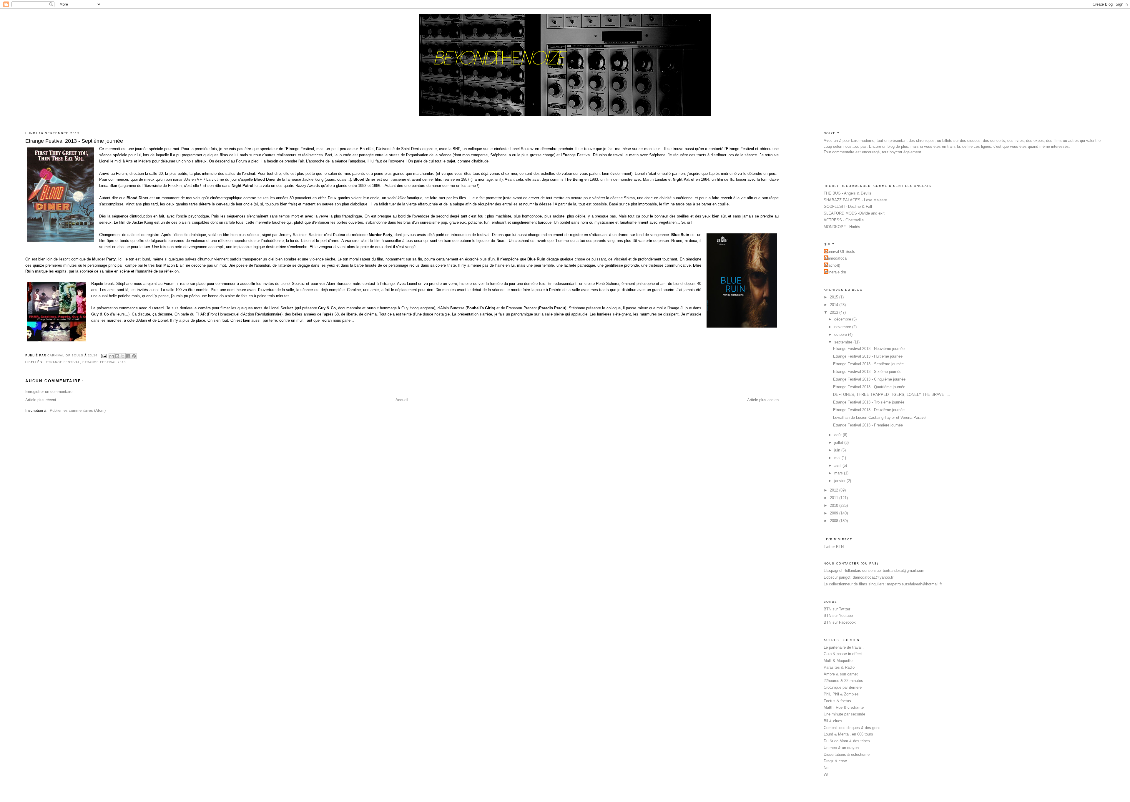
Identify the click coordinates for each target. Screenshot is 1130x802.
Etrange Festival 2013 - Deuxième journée (869, 410)
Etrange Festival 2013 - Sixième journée (867, 371)
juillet (839, 442)
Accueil (402, 400)
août (838, 435)
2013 (834, 312)
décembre (843, 319)
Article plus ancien (763, 400)
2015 (834, 297)
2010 (834, 505)
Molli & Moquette (838, 660)
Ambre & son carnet (841, 674)
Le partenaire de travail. (844, 647)
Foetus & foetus (837, 701)
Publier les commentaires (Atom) (78, 410)
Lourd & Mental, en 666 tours (848, 734)
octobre (841, 334)
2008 (834, 521)
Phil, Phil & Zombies (841, 694)
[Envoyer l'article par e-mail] (104, 355)
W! (826, 774)
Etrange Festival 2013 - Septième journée (868, 364)
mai (838, 458)
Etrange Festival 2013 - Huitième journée (868, 356)
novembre (843, 327)
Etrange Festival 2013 (104, 362)
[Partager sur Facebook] (128, 356)
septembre (843, 342)
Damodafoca (836, 258)
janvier (840, 481)
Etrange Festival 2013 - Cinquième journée (869, 379)
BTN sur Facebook (840, 622)
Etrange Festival (63, 362)
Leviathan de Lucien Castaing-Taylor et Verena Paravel (879, 417)
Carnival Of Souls (840, 251)
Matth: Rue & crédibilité (844, 707)
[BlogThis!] (117, 356)
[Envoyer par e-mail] (111, 356)
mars (839, 473)
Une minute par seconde (844, 714)
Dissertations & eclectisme (847, 754)
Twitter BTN (834, 546)
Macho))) (832, 265)
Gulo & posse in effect (843, 654)
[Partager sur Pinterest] (134, 356)
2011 (834, 498)
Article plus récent (40, 400)
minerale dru (835, 272)
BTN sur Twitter (837, 609)
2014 (834, 305)
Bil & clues (833, 721)
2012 (834, 490)
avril (838, 465)
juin (837, 450)
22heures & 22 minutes (843, 680)
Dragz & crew (835, 761)
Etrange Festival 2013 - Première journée (868, 425)
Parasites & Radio (839, 667)
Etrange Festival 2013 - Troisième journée (868, 402)
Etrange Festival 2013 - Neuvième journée (869, 348)
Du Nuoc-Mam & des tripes (847, 741)
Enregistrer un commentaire (48, 391)
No (826, 768)
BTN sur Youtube (838, 615)
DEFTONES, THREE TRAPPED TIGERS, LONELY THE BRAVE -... (891, 394)
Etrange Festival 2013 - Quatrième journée (869, 387)
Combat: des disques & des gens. (853, 727)
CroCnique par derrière (843, 687)
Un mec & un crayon (841, 747)
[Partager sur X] (123, 356)
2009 (834, 513)
